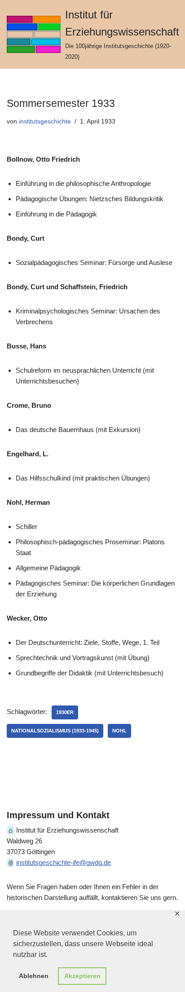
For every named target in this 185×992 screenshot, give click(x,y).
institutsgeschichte (45, 121)
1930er (65, 712)
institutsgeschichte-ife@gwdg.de (63, 862)
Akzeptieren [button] (82, 975)
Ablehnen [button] (33, 975)
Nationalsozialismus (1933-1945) (55, 730)
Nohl (119, 730)
